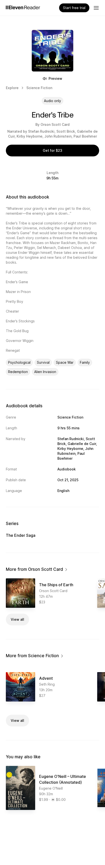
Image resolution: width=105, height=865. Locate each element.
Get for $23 (52, 150)
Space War (65, 362)
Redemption (18, 372)
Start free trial (74, 8)
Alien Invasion (45, 372)
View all (17, 619)
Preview (55, 78)
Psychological (19, 362)
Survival (43, 362)
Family (85, 362)
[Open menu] (96, 8)
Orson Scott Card (55, 124)
